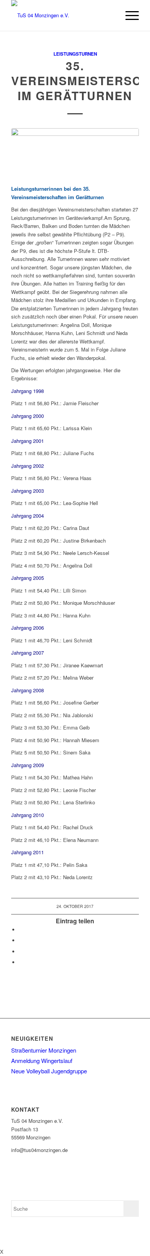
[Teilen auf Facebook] (21, 929)
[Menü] (128, 15)
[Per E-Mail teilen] (21, 962)
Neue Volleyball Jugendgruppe (49, 1071)
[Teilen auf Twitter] (21, 940)
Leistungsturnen (75, 54)
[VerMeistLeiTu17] (75, 152)
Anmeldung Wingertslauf (41, 1060)
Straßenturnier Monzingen (43, 1050)
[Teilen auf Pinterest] (21, 951)
